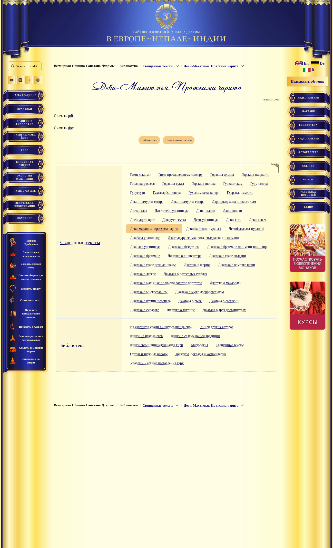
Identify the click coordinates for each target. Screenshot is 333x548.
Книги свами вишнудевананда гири (156, 345)
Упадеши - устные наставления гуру (157, 363)
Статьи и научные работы (148, 354)
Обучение (24, 218)
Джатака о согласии (223, 301)
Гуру (24, 150)
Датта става (138, 211)
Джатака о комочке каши (236, 265)
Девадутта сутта (174, 220)
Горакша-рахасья (142, 184)
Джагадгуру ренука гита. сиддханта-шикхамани (203, 238)
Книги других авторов (217, 327)
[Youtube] (11, 80)
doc (71, 128)
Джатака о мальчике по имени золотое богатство (166, 283)
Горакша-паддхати (255, 174)
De (322, 63)
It (313, 70)
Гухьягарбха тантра (167, 193)
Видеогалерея (308, 98)
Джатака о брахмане (145, 256)
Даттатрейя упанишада (171, 211)
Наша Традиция (25, 95)
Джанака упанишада (145, 247)
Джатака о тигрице (181, 310)
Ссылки (308, 166)
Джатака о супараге (144, 310)
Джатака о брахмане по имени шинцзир (237, 247)
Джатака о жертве (197, 265)
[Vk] (20, 80)
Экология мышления (24, 177)
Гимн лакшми (140, 174)
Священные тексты (80, 242)
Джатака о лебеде (143, 274)
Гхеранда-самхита (240, 193)
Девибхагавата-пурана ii (246, 229)
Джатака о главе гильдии (227, 256)
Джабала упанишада (145, 238)
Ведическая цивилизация (24, 204)
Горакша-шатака (203, 184)
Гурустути (137, 193)
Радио (308, 207)
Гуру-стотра (259, 184)
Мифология (199, 345)
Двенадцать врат (142, 220)
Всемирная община (24, 163)
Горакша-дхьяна (222, 174)
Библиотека (72, 345)
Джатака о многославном (148, 292)
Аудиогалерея (308, 138)
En (306, 63)
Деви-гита (233, 220)
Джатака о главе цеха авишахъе (153, 265)
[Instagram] (38, 80)
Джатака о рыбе (190, 301)
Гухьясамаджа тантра (203, 193)
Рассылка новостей (308, 193)
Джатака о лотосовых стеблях (185, 274)
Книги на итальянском (146, 336)
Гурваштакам (233, 184)
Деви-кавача (258, 220)
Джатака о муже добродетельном (199, 292)
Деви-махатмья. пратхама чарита (154, 229)
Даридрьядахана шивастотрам (234, 202)
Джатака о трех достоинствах (224, 310)
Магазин (308, 111)
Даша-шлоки (205, 211)
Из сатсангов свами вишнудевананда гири (161, 327)
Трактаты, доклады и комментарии (200, 354)
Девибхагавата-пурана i (203, 229)
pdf (70, 116)
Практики (24, 109)
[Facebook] (29, 80)
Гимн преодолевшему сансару (180, 174)
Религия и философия (25, 123)
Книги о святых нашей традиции (195, 336)
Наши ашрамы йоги (25, 136)
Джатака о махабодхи (226, 283)
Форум (308, 179)
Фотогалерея (308, 152)
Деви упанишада (206, 220)
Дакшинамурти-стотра (146, 202)
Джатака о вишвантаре (184, 256)
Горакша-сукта (173, 184)
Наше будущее (25, 191)
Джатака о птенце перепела (150, 301)
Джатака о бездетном (183, 247)
